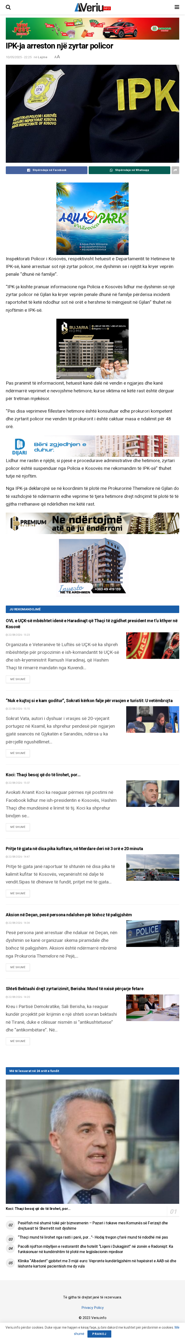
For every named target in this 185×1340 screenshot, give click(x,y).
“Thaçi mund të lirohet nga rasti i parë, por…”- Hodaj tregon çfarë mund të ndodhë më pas (93, 1237)
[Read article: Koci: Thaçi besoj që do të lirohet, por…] (152, 793)
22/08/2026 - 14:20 (19, 997)
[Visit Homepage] (93, 7)
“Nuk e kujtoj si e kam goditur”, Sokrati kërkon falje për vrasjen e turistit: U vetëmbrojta (89, 701)
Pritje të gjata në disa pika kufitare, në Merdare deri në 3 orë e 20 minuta (74, 849)
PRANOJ (99, 1334)
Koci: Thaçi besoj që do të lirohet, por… (43, 775)
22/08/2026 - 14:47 (19, 857)
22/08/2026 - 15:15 (19, 709)
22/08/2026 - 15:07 (19, 783)
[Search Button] (8, 7)
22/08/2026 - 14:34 (19, 923)
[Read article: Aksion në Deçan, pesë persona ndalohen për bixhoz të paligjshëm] (152, 933)
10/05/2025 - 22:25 (19, 57)
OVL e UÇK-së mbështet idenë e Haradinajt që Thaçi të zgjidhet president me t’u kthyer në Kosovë (91, 624)
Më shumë (20, 679)
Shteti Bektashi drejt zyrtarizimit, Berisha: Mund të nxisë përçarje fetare (74, 989)
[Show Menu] (177, 7)
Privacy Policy (92, 1307)
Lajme (42, 57)
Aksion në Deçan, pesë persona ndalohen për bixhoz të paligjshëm (69, 915)
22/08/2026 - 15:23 (19, 635)
